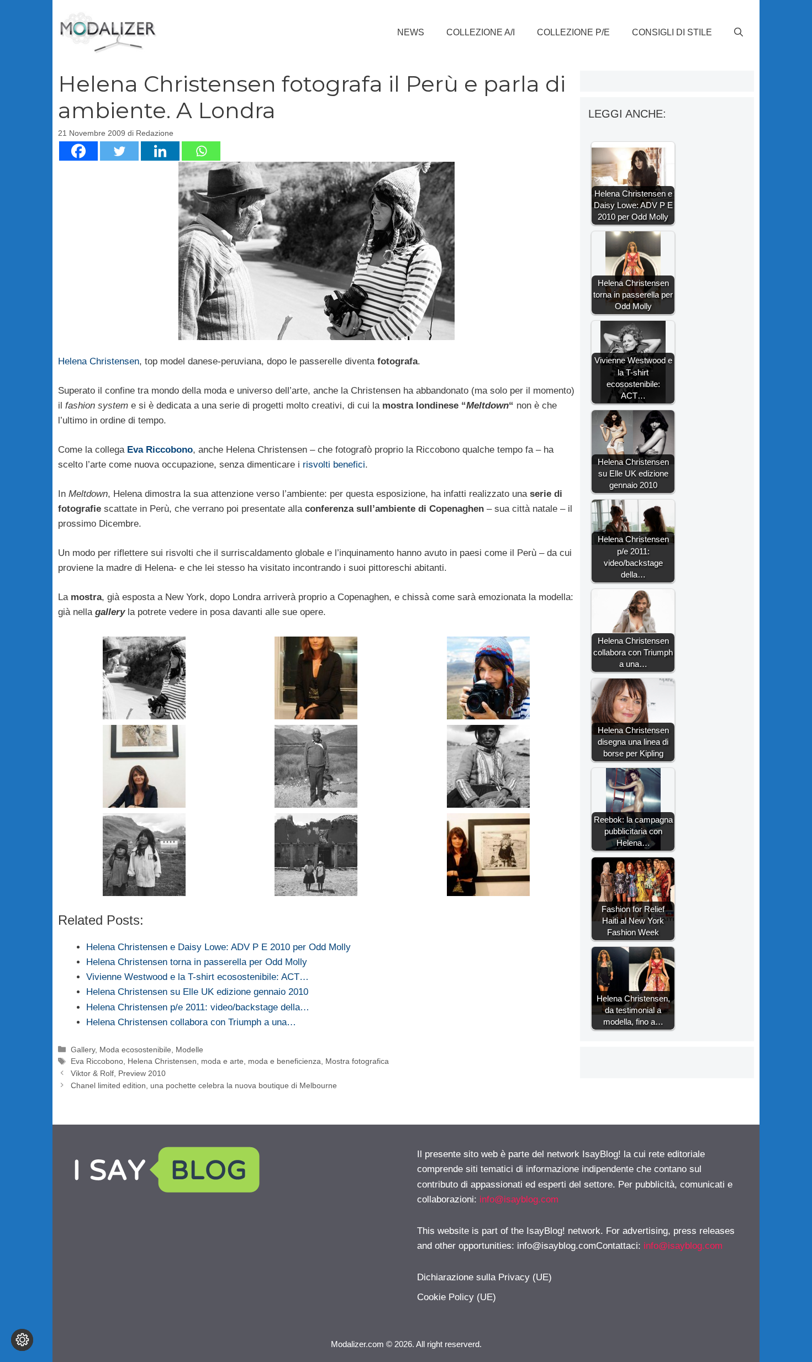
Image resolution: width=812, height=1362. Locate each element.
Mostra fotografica (357, 1061)
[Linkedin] (160, 151)
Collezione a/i (480, 32)
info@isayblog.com (518, 1199)
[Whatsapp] (201, 151)
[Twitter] (119, 151)
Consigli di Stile (672, 32)
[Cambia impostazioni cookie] (22, 1340)
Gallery (83, 1049)
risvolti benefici (334, 464)
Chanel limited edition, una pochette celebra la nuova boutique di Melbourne (204, 1085)
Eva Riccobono (160, 449)
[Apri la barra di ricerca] (738, 32)
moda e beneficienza (284, 1061)
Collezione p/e (573, 32)
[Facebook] (78, 151)
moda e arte (222, 1061)
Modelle (189, 1049)
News (410, 32)
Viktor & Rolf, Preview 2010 (118, 1073)
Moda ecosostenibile (135, 1049)
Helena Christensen (98, 361)
